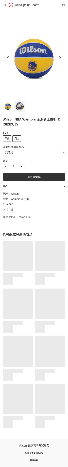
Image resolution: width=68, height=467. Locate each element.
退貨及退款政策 (36, 453)
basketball (10, 217)
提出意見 (34, 460)
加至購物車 (34, 176)
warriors (25, 217)
